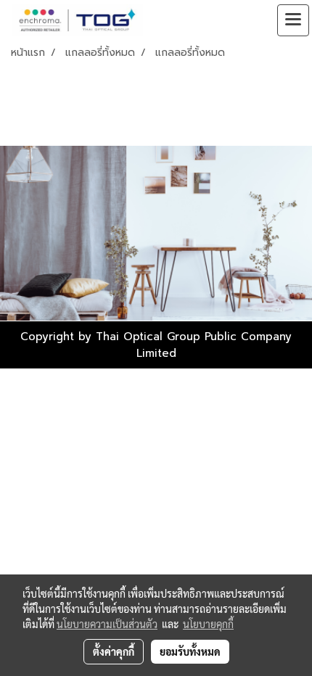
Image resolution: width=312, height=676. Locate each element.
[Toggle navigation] (293, 20)
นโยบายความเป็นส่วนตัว (107, 623)
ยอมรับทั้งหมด (190, 651)
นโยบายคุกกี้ (208, 623)
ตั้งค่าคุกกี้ (113, 651)
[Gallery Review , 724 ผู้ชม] (156, 233)
